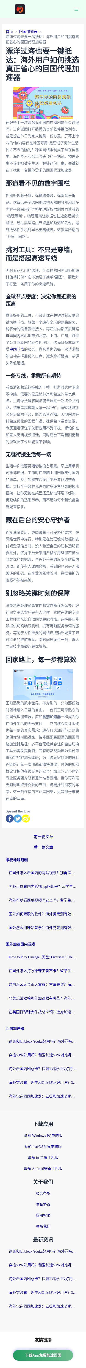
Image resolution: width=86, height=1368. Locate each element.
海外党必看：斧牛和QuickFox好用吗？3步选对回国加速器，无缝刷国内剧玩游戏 (43, 1083)
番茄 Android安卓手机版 (43, 1169)
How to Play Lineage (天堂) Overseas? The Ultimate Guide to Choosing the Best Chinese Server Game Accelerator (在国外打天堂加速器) (43, 957)
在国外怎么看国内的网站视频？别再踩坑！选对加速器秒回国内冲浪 (43, 873)
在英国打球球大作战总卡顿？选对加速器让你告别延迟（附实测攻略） (43, 1012)
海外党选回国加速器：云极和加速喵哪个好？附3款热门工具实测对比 (43, 1096)
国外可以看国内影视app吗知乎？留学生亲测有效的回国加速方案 (43, 886)
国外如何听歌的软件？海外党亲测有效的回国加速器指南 (43, 914)
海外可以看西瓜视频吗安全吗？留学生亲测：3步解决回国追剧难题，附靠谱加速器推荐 (43, 900)
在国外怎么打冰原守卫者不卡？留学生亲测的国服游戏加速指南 (43, 971)
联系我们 (43, 1226)
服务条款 (43, 1193)
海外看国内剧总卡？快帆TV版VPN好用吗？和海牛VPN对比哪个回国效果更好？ (43, 1069)
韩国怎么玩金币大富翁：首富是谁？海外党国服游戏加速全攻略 (43, 984)
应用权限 (43, 1215)
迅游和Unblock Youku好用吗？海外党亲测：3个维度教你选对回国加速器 (43, 1041)
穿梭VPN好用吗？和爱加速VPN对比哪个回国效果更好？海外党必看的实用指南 (43, 1055)
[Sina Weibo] (26, 819)
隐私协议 (43, 1204)
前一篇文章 (43, 837)
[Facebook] (10, 819)
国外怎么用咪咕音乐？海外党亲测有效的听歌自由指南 (43, 928)
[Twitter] (18, 819)
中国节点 (16, 349)
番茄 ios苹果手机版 (43, 1158)
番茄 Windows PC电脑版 (43, 1136)
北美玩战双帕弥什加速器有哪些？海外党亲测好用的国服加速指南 (43, 998)
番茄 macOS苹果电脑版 (43, 1147)
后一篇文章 (43, 847)
